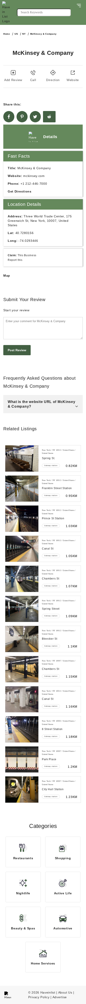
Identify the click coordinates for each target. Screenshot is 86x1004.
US (16, 34)
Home (6, 34)
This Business (27, 255)
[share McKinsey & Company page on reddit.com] (49, 116)
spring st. (48, 458)
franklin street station (57, 488)
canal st (48, 548)
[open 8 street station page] (21, 729)
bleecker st (49, 638)
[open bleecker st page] (21, 639)
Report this (15, 259)
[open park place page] (21, 759)
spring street (51, 608)
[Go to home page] (9, 12)
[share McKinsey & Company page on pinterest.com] (22, 116)
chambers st (50, 578)
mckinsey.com (34, 176)
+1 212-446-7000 (34, 183)
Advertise (59, 997)
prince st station (53, 518)
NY (24, 34)
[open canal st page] (21, 549)
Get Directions (20, 191)
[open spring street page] (21, 609)
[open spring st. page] (21, 458)
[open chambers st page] (21, 579)
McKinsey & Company (43, 34)
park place (49, 759)
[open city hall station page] (21, 789)
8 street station (52, 729)
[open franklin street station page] (21, 489)
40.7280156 (24, 233)
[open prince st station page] (21, 519)
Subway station (51, 465)
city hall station (53, 789)
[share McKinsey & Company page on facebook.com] (8, 116)
